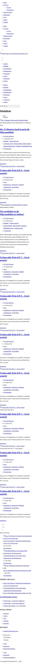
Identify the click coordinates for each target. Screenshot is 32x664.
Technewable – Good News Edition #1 (13, 603)
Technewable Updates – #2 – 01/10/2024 (14, 606)
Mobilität (5, 66)
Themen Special (7, 12)
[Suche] (20, 106)
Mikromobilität (27, 143)
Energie (5, 64)
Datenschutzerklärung (9, 648)
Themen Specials (14, 141)
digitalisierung (7, 184)
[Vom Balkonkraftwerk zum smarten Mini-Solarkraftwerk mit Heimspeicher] (17, 553)
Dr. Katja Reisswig (8, 136)
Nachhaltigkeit (7, 68)
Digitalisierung (7, 71)
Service (9, 7)
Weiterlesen (3, 164)
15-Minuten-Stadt (8, 143)
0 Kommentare (7, 148)
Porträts (5, 81)
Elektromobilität (18, 143)
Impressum (6, 646)
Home (5, 2)
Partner (5, 20)
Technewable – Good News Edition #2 (13, 601)
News (5, 17)
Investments (6, 73)
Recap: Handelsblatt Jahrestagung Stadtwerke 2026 (17, 570)
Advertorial (6, 78)
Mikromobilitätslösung (9, 146)
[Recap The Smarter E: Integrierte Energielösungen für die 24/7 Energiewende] (17, 538)
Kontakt (5, 22)
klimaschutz (15, 184)
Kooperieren (10, 10)
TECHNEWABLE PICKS (8, 597)
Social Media (15, 187)
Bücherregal (6, 15)
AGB (4, 644)
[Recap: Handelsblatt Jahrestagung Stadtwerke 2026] (17, 568)
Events (5, 76)
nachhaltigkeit (7, 187)
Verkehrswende (18, 228)
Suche (1, 106)
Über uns (5, 5)
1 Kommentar (7, 230)
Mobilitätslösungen (27, 146)
